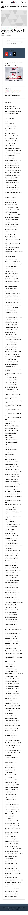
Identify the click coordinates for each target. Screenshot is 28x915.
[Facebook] (10, 54)
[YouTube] (6, 54)
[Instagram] (14, 54)
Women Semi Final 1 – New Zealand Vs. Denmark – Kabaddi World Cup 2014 (13, 31)
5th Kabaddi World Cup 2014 (8, 28)
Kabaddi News (18, 28)
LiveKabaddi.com (21, 907)
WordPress (16, 909)
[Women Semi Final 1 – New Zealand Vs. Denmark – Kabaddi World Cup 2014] (14, 18)
